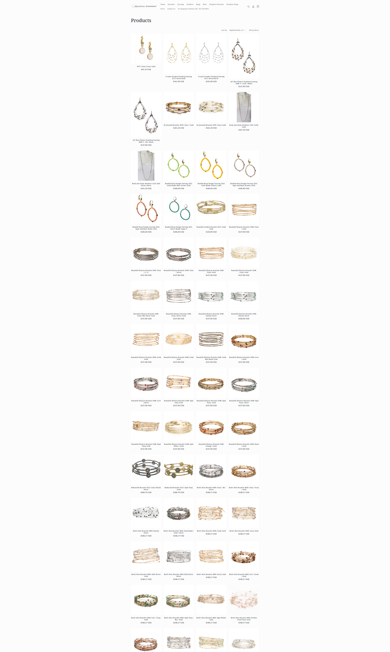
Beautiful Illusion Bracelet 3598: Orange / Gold (211, 445)
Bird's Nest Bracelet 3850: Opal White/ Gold (211, 619)
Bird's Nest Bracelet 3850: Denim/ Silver (146, 532)
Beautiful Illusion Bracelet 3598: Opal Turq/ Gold (146, 445)
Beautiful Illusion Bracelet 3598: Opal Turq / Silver (244, 402)
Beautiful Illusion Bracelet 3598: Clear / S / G (146, 271)
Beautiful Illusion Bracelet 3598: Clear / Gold (244, 228)
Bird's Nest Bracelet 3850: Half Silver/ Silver (178, 575)
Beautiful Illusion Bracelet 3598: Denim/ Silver (211, 315)
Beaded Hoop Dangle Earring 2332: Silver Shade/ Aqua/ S (178, 228)
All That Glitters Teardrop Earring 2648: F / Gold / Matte (244, 83)
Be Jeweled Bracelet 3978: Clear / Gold (179, 125)
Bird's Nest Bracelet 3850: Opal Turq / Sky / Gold (178, 619)
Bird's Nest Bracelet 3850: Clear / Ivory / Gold (244, 488)
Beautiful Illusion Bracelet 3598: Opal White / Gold (178, 445)
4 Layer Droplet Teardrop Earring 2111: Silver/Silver (211, 77)
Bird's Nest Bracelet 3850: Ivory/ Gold (211, 574)
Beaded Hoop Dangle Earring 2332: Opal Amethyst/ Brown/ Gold (244, 184)
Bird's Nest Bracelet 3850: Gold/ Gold (211, 531)
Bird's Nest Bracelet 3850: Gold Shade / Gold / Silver (179, 532)
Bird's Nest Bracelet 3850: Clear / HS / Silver (211, 488)
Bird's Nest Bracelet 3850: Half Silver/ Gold (146, 575)
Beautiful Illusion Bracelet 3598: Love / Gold (244, 358)
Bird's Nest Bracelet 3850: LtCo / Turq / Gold (146, 619)
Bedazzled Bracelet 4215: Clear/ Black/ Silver (146, 488)
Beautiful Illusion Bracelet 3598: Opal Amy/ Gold (178, 402)
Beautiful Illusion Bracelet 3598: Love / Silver (146, 402)
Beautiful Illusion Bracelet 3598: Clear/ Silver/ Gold (178, 315)
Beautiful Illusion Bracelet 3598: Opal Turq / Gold (211, 402)
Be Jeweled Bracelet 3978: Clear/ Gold (211, 125)
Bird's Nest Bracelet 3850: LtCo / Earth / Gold (244, 575)
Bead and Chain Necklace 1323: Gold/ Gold (243, 126)
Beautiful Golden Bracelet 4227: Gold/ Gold (211, 228)
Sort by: (224, 30)
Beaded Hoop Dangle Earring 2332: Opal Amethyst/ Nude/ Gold (146, 228)
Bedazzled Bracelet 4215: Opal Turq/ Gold (179, 488)
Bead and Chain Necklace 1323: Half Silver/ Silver (146, 184)
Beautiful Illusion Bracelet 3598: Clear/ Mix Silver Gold (146, 315)
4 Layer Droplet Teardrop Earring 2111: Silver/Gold (179, 77)
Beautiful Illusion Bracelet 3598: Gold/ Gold (146, 358)
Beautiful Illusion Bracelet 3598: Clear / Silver (179, 271)
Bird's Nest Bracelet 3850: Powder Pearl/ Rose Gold (244, 619)
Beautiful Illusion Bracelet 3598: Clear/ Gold (211, 271)
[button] (248, 6)
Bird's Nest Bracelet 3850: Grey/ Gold (244, 531)
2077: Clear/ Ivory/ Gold (146, 66)
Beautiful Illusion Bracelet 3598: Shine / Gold (244, 445)
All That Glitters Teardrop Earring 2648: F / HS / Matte (146, 141)
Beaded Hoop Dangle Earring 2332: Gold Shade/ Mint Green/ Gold (178, 184)
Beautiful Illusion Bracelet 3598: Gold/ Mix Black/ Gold (211, 358)
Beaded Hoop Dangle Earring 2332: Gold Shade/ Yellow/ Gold (211, 184)
